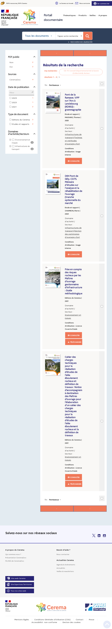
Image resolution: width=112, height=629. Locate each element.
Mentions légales (21, 619)
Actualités (61, 568)
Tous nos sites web (18, 591)
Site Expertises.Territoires (21, 584)
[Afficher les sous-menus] (75, 3)
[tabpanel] (56, 281)
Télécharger (75, 342)
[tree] (21, 144)
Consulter (74, 161)
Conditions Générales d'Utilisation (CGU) (52, 619)
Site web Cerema (18, 578)
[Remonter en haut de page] (107, 624)
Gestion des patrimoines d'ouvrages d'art (73, 233)
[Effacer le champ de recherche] (81, 36)
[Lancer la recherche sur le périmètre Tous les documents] (87, 36)
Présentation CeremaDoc (15, 557)
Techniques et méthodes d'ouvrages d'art (75, 140)
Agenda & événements (66, 564)
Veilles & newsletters (65, 571)
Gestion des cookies (71, 622)
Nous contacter (63, 554)
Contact (79, 619)
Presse (91, 619)
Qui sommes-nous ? (13, 554)
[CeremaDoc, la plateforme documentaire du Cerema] (30, 17)
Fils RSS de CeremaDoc (14, 561)
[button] (65, 3)
